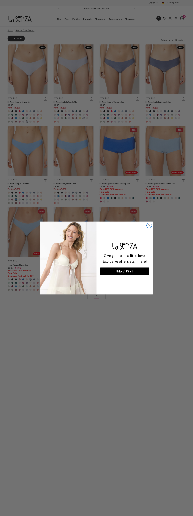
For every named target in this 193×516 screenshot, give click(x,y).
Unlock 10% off (124, 271)
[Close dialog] (149, 225)
